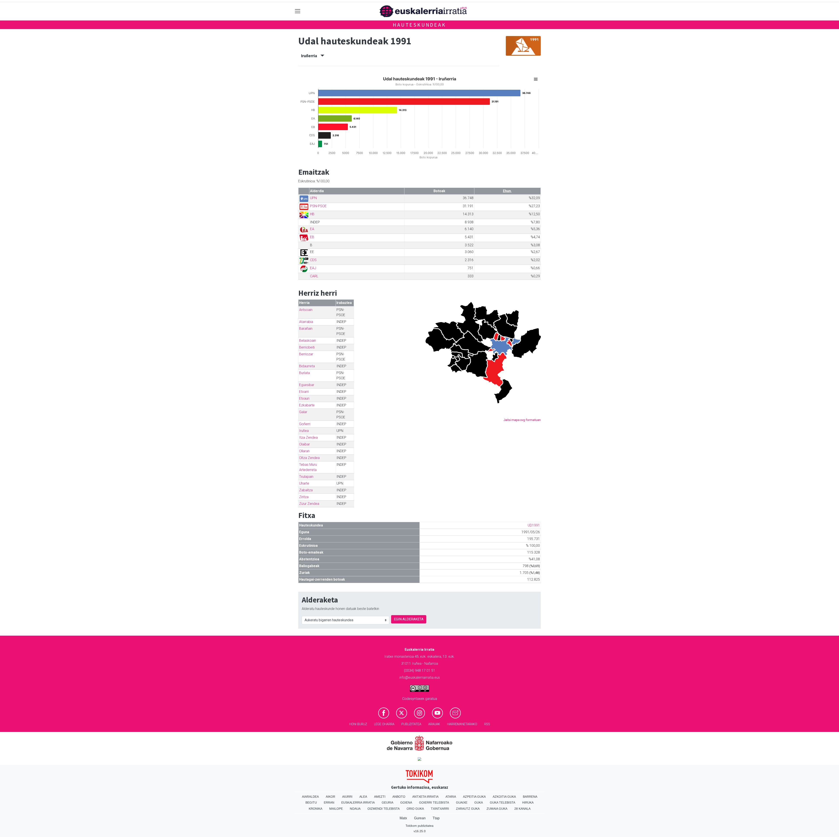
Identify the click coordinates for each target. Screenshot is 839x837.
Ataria (451, 796)
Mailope (336, 808)
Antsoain (305, 310)
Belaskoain (307, 340)
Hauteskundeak (419, 24)
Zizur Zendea (309, 504)
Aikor (330, 796)
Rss (487, 724)
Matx (403, 818)
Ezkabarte (307, 405)
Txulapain (306, 477)
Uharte (304, 483)
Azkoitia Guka (504, 796)
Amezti (379, 796)
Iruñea (304, 431)
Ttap (436, 818)
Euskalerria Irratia (358, 802)
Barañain (305, 328)
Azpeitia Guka (474, 796)
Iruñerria (311, 55)
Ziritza (304, 497)
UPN (313, 198)
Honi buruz (358, 724)
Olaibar (304, 444)
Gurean (420, 818)
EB (312, 237)
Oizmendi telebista (383, 808)
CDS (313, 260)
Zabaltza (306, 490)
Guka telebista (502, 802)
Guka (478, 802)
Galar (303, 412)
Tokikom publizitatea (419, 825)
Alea (363, 796)
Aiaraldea (310, 796)
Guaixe (461, 802)
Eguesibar (306, 385)
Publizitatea (411, 724)
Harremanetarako (462, 724)
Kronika (315, 808)
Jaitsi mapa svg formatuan (522, 420)
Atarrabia (306, 322)
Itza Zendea (308, 437)
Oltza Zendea (309, 458)
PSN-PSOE (318, 206)
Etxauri (304, 398)
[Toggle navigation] (297, 11)
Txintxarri (440, 808)
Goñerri (304, 424)
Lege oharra (384, 724)
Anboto (398, 796)
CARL (314, 276)
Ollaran (304, 451)
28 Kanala (522, 808)
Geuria (387, 802)
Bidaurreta (307, 366)
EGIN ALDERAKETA (408, 619)
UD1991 (534, 525)
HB (312, 214)
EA (312, 229)
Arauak (434, 724)
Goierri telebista (434, 802)
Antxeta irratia (425, 796)
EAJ (313, 268)
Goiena (406, 802)
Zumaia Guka (497, 808)
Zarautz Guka (468, 808)
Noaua (355, 808)
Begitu (311, 802)
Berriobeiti (307, 347)
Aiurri (347, 796)
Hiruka (528, 802)
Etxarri (304, 392)
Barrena (530, 796)
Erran (329, 802)
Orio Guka (415, 808)
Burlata (304, 373)
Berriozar (306, 354)
